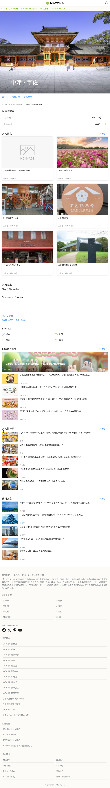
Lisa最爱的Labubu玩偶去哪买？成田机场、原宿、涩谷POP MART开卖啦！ (35, 364)
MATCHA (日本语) (10, 643)
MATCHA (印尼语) (10, 676)
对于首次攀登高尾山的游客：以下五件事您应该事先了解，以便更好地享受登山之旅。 (55, 502)
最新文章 (28, 96)
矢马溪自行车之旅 (10, 217)
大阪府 (59, 600)
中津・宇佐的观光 (11, 8)
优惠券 (45, 8)
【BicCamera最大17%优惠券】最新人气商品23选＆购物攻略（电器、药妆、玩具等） (56, 432)
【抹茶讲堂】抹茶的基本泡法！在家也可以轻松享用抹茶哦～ (45, 469)
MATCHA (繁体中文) (11, 654)
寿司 (11, 320)
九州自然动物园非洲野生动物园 (16, 170)
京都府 (6, 606)
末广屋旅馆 (63, 217)
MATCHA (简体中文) (11, 671)
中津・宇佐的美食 (30, 8)
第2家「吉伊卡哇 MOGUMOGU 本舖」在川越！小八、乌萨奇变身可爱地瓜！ (51, 411)
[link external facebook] (4, 630)
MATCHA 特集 (59, 8)
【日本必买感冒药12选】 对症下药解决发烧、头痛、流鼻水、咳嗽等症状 (50, 456)
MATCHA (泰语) (9, 660)
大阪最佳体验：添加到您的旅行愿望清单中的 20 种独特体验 (45, 526)
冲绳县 (59, 611)
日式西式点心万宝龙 (11, 265)
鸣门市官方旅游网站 (11, 740)
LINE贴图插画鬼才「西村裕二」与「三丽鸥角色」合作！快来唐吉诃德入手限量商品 (55, 374)
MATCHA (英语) (9, 649)
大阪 (24, 320)
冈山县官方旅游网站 (11, 729)
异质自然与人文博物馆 (67, 265)
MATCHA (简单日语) (11, 687)
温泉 (5, 320)
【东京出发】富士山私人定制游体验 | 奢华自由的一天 (42, 539)
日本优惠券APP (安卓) (12, 704)
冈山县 (59, 617)
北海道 (59, 606)
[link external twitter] (10, 630)
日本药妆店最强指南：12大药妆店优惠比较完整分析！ (42, 444)
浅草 (17, 320)
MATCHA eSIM (9, 709)
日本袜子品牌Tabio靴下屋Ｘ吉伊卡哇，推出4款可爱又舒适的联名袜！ (49, 387)
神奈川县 (7, 617)
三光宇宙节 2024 (65, 170)
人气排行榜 (15, 96)
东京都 (6, 600)
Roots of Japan (9, 734)
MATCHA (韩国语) (10, 665)
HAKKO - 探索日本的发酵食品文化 (17, 745)
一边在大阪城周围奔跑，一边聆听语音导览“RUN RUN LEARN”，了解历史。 (52, 514)
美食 (8, 334)
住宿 (61, 334)
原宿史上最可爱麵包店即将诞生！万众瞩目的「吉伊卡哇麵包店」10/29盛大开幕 (53, 399)
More (102, 133)
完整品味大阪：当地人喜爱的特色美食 (36, 551)
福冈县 (6, 611)
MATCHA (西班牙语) (11, 693)
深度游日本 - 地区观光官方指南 (16, 715)
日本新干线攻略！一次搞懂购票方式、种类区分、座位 (42, 481)
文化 (61, 339)
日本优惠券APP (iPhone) (13, 698)
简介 (4, 96)
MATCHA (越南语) (10, 682)
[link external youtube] (20, 630)
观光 (8, 339)
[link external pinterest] (15, 630)
